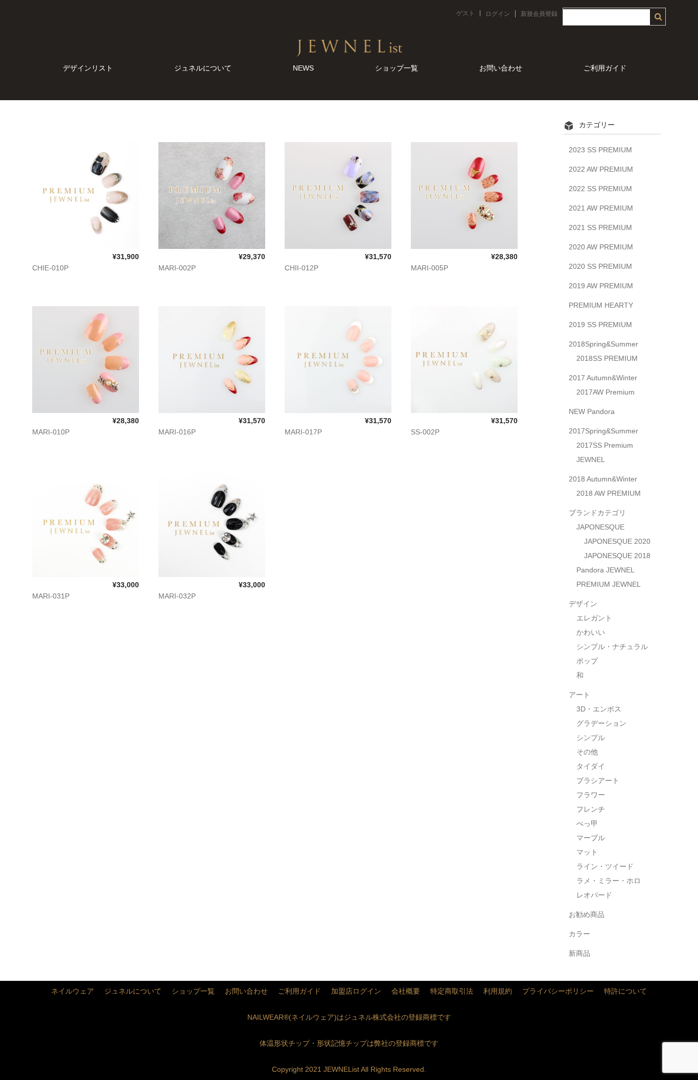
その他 (587, 752)
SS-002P (425, 432)
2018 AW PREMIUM (608, 493)
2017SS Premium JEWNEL (604, 452)
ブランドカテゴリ (597, 513)
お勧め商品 (586, 914)
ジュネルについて (202, 68)
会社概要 (405, 991)
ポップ (587, 661)
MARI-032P (177, 596)
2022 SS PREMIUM (600, 189)
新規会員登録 (539, 13)
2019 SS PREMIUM (600, 324)
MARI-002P (177, 268)
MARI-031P (50, 596)
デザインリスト (88, 68)
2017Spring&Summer (603, 431)
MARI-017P (303, 432)
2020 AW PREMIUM (601, 247)
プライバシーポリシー (558, 991)
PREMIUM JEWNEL (608, 584)
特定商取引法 (451, 991)
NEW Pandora (592, 411)
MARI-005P (429, 268)
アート (579, 695)
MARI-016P (177, 432)
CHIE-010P (50, 268)
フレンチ (590, 809)
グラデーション (601, 723)
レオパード (594, 895)
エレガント (594, 618)
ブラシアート (597, 780)
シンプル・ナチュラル (612, 646)
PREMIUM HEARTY (601, 305)
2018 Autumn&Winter (603, 479)
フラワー (590, 795)
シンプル (590, 737)
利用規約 (497, 991)
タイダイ (590, 766)
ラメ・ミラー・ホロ (608, 881)
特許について (625, 991)
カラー (579, 934)
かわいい (590, 632)
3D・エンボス (598, 709)
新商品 (579, 953)
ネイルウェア (72, 991)
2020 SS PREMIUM (600, 266)
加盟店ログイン (356, 991)
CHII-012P (301, 268)
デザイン (583, 604)
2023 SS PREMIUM (600, 150)
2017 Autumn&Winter (603, 378)
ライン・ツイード (605, 866)
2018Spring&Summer (603, 344)
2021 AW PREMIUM (601, 208)
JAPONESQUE (600, 527)
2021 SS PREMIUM (600, 227)
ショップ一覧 (396, 68)
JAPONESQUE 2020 (617, 541)
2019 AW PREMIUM (601, 286)
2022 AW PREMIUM (601, 169)
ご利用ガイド (605, 68)
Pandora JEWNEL (605, 570)
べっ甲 (587, 823)
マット (587, 852)
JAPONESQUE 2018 (617, 556)
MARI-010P (50, 432)
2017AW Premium (605, 392)
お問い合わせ (500, 68)
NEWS (303, 68)
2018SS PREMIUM (607, 358)
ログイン (497, 13)
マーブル (590, 838)
